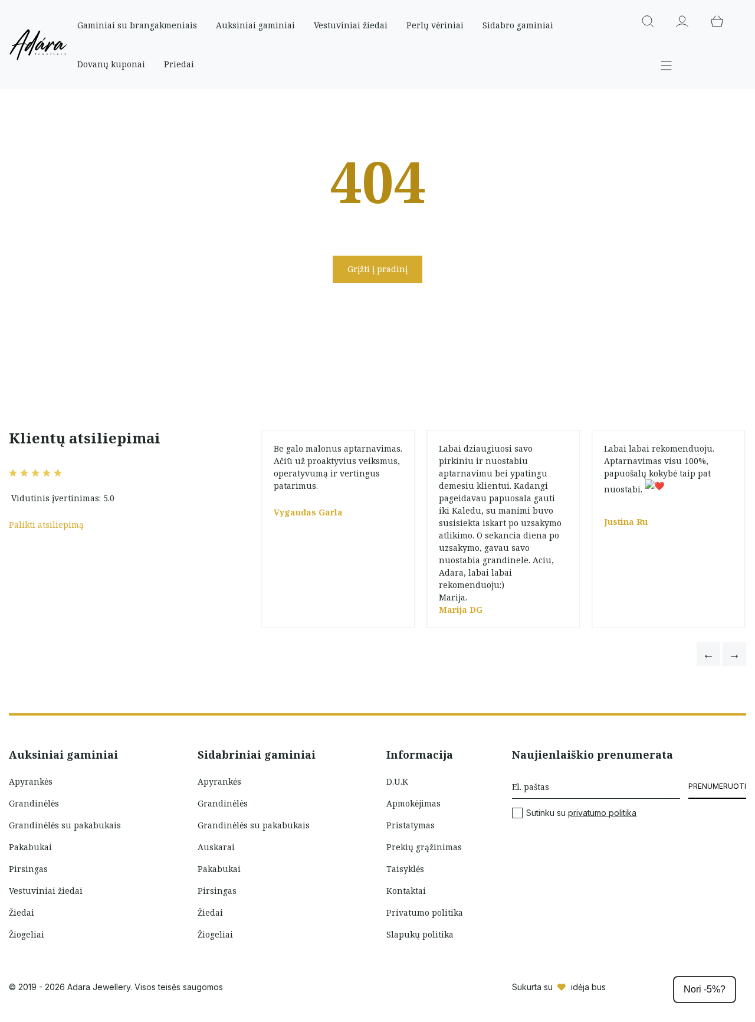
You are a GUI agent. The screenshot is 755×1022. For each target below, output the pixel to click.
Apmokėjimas (413, 803)
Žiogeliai (26, 934)
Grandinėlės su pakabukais (65, 825)
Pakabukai (30, 847)
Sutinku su (581, 813)
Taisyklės (405, 868)
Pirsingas (28, 868)
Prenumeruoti (717, 786)
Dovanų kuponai (111, 64)
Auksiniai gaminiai (255, 25)
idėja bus (588, 987)
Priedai (179, 64)
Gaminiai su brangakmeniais (137, 25)
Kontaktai (406, 890)
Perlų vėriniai (435, 25)
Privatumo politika (424, 912)
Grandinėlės (34, 803)
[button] (708, 654)
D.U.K (397, 781)
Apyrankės (30, 781)
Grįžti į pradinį (377, 269)
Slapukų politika (420, 934)
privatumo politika (602, 813)
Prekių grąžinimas (424, 847)
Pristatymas (410, 825)
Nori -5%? (705, 989)
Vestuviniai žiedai (351, 25)
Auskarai (216, 847)
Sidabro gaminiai (517, 25)
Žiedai (21, 912)
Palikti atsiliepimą (46, 524)
